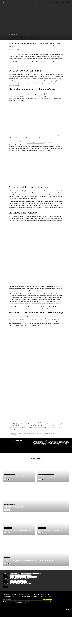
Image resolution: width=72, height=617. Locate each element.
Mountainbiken (12, 573)
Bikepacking (25, 573)
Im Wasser (5, 578)
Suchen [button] (62, 2)
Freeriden (12, 576)
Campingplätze (13, 580)
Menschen (5, 586)
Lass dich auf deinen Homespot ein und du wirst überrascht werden (46, 427)
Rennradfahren (31, 573)
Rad (11, 583)
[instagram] (68, 2)
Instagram (16, 443)
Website (15, 441)
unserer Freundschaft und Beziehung (35, 142)
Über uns (56, 2)
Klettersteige (17, 575)
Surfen (21, 578)
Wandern (11, 575)
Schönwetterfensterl (46, 433)
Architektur (5, 581)
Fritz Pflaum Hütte (22, 136)
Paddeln (17, 578)
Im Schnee (11, 433)
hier (50, 596)
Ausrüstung (38, 573)
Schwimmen (26, 578)
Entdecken (49, 2)
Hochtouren (23, 575)
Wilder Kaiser (25, 433)
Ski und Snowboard (26, 583)
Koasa (40, 433)
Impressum (11, 611)
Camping (19, 583)
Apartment (15, 581)
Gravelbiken (19, 573)
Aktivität (15, 433)
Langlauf (28, 576)
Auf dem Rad (6, 573)
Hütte (11, 581)
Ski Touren (24, 576)
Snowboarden (17, 576)
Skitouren (20, 433)
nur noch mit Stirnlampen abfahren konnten (28, 150)
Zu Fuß (5, 575)
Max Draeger (16, 49)
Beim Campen (6, 580)
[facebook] (66, 2)
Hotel (20, 581)
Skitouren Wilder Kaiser (33, 433)
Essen (24, 580)
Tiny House (24, 581)
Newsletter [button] (42, 2)
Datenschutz (5, 611)
